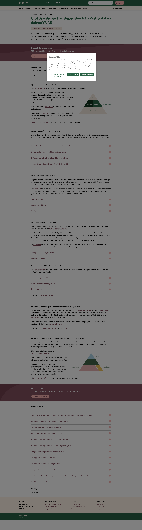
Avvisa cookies (73, 74)
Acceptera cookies (87, 74)
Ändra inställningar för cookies (57, 75)
